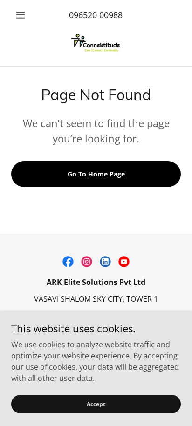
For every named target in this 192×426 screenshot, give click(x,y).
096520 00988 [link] (96, 14)
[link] (96, 44)
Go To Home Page (96, 173)
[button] (24, 15)
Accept (96, 404)
